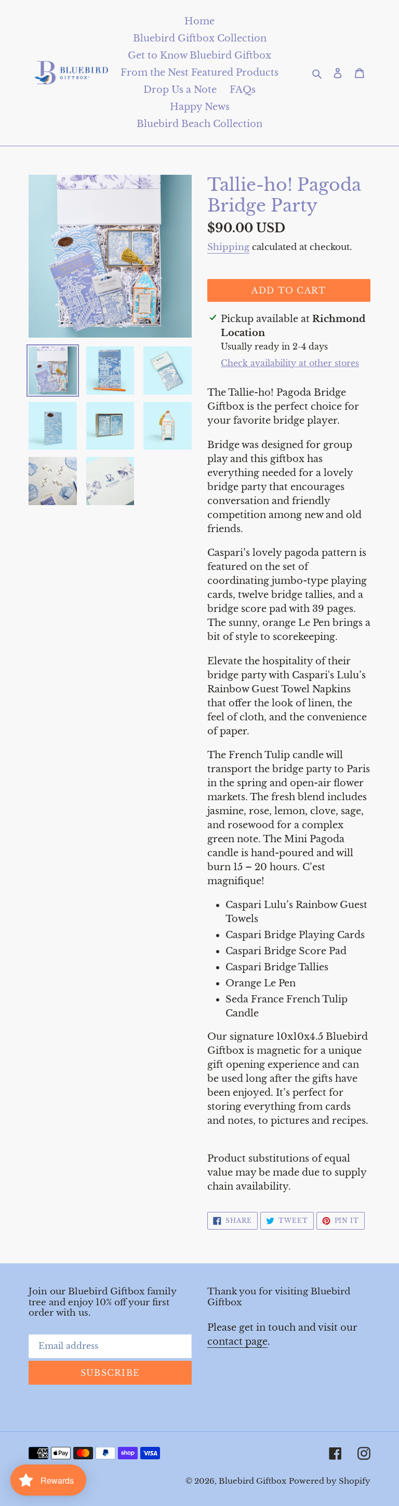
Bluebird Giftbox (252, 1481)
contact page (237, 1341)
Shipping (228, 247)
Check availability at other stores (290, 363)
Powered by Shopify (329, 1481)
